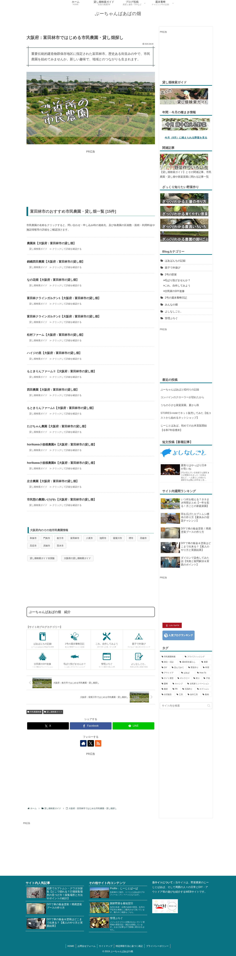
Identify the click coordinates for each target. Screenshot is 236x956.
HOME (70, 946)
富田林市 (74, 538)
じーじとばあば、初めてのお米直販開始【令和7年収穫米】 (184, 428)
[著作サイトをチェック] (83, 743)
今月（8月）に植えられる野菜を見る (186, 137)
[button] (209, 705)
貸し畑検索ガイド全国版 (42, 558)
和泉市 (33, 538)
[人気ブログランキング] (178, 635)
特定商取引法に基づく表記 (129, 946)
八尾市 (89, 538)
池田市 (103, 538)
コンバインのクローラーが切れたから (182, 397)
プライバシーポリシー (157, 946)
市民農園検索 (35, 712)
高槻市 (143, 538)
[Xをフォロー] (90, 743)
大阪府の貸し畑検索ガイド (77, 558)
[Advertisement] (90, 176)
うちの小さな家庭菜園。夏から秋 (180, 405)
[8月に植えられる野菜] (186, 124)
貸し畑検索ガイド (54, 712)
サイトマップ (105, 946)
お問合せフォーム (87, 946)
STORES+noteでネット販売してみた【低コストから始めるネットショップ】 (186, 415)
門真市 (46, 538)
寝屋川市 (117, 538)
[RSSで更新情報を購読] (98, 743)
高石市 (33, 545)
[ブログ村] (165, 906)
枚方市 (60, 538)
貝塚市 (46, 545)
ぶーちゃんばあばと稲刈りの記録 (180, 389)
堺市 (131, 538)
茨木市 (60, 545)
